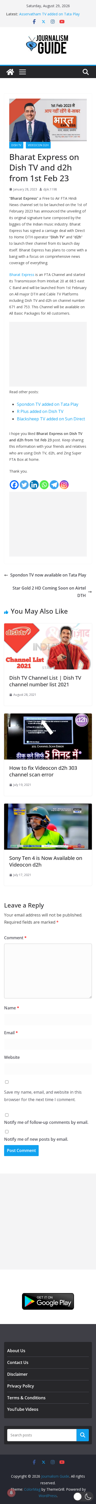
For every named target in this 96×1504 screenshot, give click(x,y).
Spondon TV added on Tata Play (47, 404)
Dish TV (16, 145)
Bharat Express (21, 274)
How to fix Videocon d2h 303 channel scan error (43, 771)
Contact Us (17, 1362)
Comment (15, 938)
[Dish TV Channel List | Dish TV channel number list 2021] (48, 627)
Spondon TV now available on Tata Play (48, 575)
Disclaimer (17, 1374)
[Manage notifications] (11, 1493)
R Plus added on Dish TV (40, 411)
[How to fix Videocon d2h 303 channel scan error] (48, 717)
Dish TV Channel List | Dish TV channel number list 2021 (45, 681)
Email (11, 1033)
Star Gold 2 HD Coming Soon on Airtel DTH (49, 591)
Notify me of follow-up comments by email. (46, 1122)
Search (83, 1435)
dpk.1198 (50, 189)
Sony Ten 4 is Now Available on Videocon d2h (45, 861)
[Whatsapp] (44, 484)
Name (11, 1008)
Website (12, 1057)
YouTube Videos (22, 1409)
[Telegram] (54, 484)
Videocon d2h (38, 145)
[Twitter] (24, 484)
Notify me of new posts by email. (36, 1139)
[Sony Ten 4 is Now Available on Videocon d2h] (48, 807)
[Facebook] (14, 484)
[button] (83, 1496)
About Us (16, 1350)
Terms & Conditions (26, 1398)
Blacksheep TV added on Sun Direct (51, 419)
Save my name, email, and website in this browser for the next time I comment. (43, 1095)
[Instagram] (64, 484)
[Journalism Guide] (10, 72)
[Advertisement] (48, 354)
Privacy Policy (20, 1386)
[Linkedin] (34, 484)
